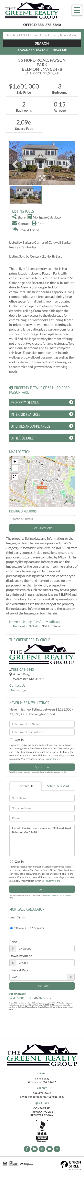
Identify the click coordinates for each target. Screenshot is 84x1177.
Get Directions (42, 528)
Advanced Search (32, 50)
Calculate (42, 986)
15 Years (37, 928)
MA (39, 621)
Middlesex (52, 621)
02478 (33, 626)
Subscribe (42, 767)
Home (13, 621)
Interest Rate (19, 970)
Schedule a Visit (58, 786)
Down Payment (20, 956)
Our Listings (18, 690)
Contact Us (17, 685)
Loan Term (16, 917)
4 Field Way (42, 1078)
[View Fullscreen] (15, 477)
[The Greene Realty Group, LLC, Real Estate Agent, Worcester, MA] (42, 1131)
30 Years (20, 928)
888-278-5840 (49, 25)
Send (42, 889)
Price (13, 942)
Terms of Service (65, 895)
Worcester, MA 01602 (42, 1082)
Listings (27, 621)
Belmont (19, 626)
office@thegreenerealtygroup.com (42, 1096)
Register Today (42, 1115)
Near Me (60, 50)
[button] (42, 43)
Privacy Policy (52, 758)
